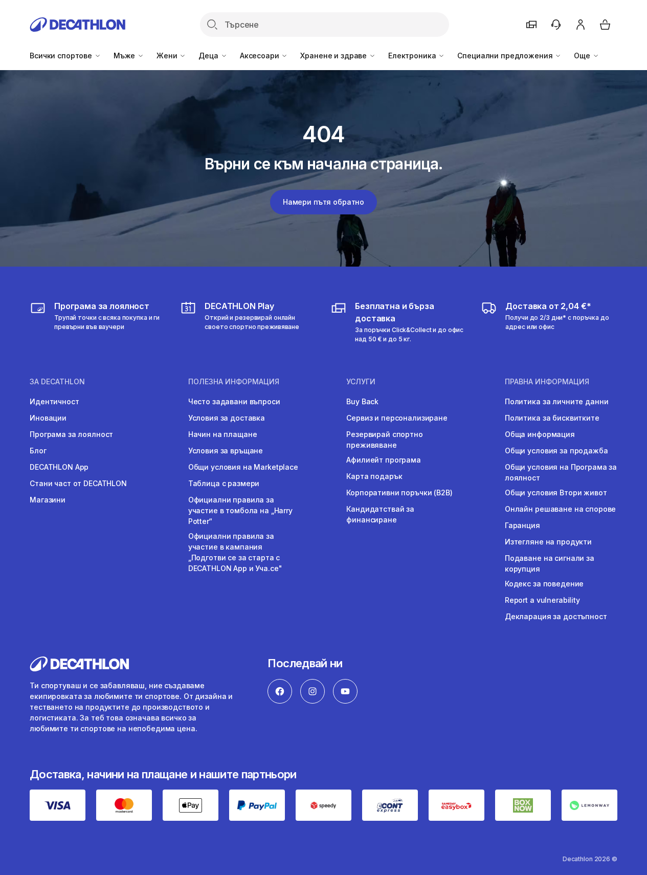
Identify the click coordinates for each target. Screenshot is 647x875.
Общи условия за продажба (556, 450)
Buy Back (362, 401)
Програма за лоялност (71, 434)
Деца (209, 55)
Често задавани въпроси (234, 401)
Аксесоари (260, 55)
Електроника (413, 55)
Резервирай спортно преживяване (384, 439)
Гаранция (522, 525)
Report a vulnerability (542, 600)
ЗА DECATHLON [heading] (57, 382)
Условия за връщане (225, 450)
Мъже (125, 55)
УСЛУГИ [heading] (360, 382)
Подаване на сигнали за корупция (549, 563)
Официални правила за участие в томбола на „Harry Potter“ (240, 510)
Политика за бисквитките (552, 417)
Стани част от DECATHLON (78, 483)
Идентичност (54, 401)
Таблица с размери (224, 483)
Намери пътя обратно (323, 202)
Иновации (48, 417)
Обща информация (540, 434)
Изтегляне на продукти (548, 541)
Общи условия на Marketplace (243, 467)
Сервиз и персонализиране (397, 417)
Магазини (47, 499)
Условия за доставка (226, 417)
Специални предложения (505, 55)
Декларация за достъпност (556, 616)
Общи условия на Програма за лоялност (561, 472)
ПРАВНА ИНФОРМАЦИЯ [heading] (547, 382)
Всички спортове (62, 55)
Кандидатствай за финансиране (380, 514)
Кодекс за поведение (544, 583)
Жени (168, 55)
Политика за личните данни (557, 401)
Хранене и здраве (334, 55)
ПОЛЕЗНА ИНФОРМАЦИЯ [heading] (233, 382)
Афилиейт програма (383, 459)
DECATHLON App (59, 467)
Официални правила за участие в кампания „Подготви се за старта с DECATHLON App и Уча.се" (235, 552)
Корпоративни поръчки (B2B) (399, 492)
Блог (38, 450)
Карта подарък (374, 476)
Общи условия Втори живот (556, 492)
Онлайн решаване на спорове (560, 509)
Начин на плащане (222, 434)
